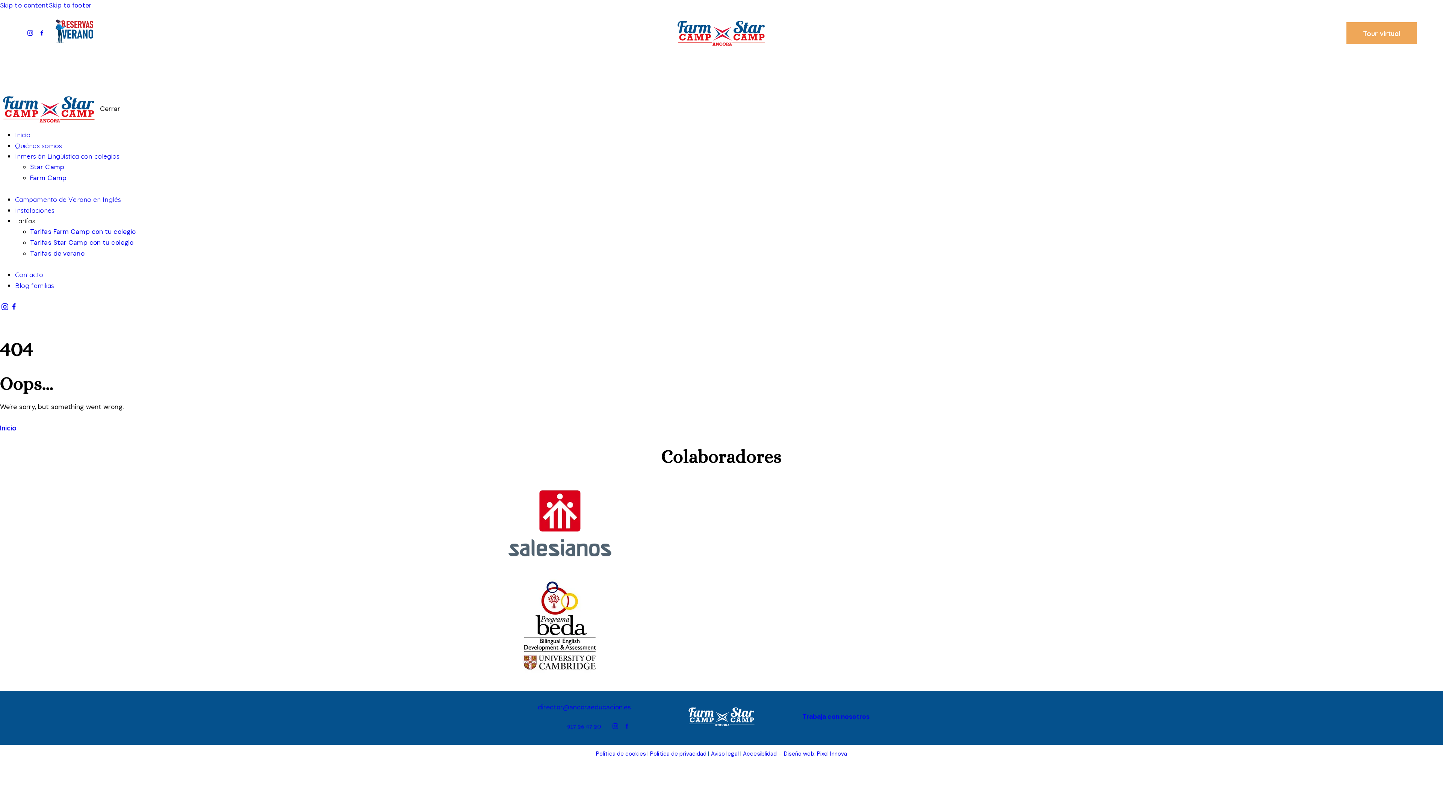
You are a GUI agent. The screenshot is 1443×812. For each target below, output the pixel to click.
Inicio (8, 428)
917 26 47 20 (584, 726)
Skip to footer (70, 5)
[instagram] (30, 33)
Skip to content (24, 5)
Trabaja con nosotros (836, 716)
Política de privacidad (678, 753)
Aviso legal (725, 753)
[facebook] (42, 33)
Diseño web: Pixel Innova (815, 753)
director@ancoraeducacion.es (584, 707)
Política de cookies (621, 753)
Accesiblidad (760, 753)
